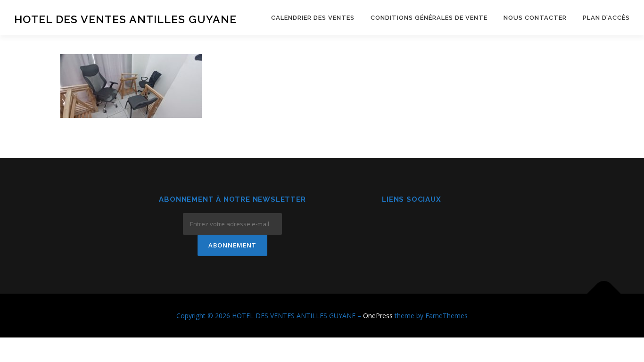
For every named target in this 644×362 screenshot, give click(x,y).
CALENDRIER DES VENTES (313, 17)
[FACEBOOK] (388, 225)
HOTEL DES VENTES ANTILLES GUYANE (125, 19)
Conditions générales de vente (429, 17)
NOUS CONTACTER (535, 17)
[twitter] (434, 225)
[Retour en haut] (604, 293)
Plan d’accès (606, 17)
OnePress (378, 315)
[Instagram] (411, 225)
